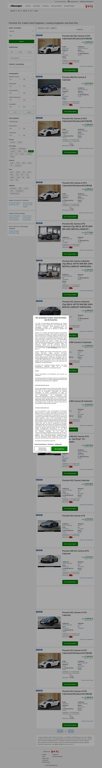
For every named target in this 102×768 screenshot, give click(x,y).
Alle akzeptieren (59, 449)
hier (38, 349)
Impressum (51, 444)
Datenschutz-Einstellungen (42, 449)
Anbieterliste (58, 444)
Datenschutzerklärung (40, 444)
